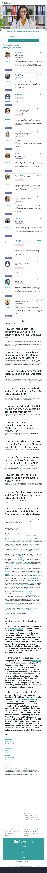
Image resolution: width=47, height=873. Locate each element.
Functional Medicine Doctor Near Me (31, 817)
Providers (23, 849)
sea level (12, 566)
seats (28, 538)
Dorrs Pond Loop (8, 604)
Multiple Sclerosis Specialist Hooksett (31, 829)
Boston (21, 557)
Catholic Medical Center (31, 595)
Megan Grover (18, 218)
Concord (35, 554)
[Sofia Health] (7, 3)
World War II (13, 550)
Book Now (8, 70)
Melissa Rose (18, 240)
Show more (26, 821)
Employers (23, 852)
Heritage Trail (16, 604)
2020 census (28, 535)
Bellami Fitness (31, 601)
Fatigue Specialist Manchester (10, 829)
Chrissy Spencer (18, 52)
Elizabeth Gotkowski (19, 94)
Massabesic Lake (28, 563)
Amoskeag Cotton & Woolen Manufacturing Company (23, 588)
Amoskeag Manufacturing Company (19, 549)
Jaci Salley (17, 153)
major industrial (16, 628)
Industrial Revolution (13, 547)
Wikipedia (7, 736)
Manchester (7, 545)
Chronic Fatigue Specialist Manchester (12, 831)
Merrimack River (25, 541)
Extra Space (7, 766)
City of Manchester (8, 739)
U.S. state (24, 533)
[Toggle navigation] (44, 3)
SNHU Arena (30, 609)
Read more (20, 871)
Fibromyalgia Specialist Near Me (30, 815)
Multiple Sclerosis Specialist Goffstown (31, 827)
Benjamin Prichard (26, 584)
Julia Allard (17, 196)
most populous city (15, 533)
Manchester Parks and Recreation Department (27, 597)
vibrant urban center (27, 699)
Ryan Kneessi (18, 279)
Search (23, 40)
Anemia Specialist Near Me (29, 811)
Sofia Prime (19, 468)
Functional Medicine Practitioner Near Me (32, 819)
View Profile (7, 61)
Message (40, 52)
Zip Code (12, 36)
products (27, 483)
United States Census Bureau (17, 559)
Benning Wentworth (26, 576)
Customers (23, 846)
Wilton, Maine (39, 575)
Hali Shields (17, 108)
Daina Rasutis (18, 74)
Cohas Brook (22, 563)
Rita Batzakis (18, 261)
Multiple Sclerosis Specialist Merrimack (31, 833)
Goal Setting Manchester (9, 833)
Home (3, 45)
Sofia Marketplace (15, 484)
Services (6, 45)
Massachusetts (21, 572)
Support (23, 857)
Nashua (20, 538)
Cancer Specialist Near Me (29, 813)
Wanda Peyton (18, 300)
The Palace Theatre (33, 608)
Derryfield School (34, 578)
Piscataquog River (14, 563)
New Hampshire (30, 533)
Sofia (14, 341)
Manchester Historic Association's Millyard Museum (15, 609)
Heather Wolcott (19, 131)
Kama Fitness (9, 603)
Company (23, 854)
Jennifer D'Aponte (19, 175)
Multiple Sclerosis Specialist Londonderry (31, 831)
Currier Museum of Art (24, 608)
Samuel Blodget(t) (13, 542)
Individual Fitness (37, 601)
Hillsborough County (16, 540)
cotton (34, 549)
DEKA (30, 552)
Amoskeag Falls (22, 568)
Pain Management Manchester (10, 827)
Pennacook (11, 568)
